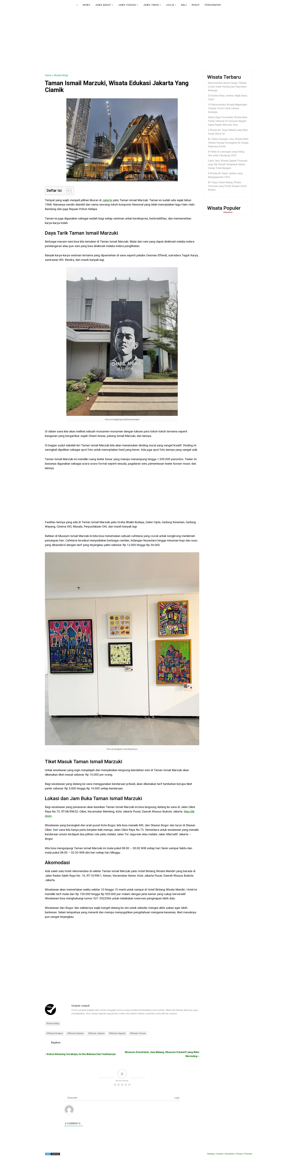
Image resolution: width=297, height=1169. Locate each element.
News (86, 5)
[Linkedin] (74, 1042)
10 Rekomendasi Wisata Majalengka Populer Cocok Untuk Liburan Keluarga (227, 108)
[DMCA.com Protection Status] (52, 1154)
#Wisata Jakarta (96, 1033)
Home (48, 75)
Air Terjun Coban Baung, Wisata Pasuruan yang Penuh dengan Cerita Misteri (227, 186)
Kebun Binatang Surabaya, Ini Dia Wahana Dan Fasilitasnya (81, 1054)
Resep (196, 5)
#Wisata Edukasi (75, 1033)
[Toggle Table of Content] (67, 190)
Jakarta (107, 200)
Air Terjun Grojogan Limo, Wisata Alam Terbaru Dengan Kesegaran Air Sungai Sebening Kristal (228, 143)
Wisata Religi (61, 75)
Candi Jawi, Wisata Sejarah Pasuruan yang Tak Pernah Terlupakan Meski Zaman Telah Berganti (227, 164)
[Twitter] (63, 1042)
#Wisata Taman (138, 1033)
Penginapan (213, 5)
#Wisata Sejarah (117, 1033)
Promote (248, 1154)
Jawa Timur (151, 5)
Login (177, 1098)
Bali (184, 5)
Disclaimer (229, 1154)
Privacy (239, 1154)
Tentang (210, 1154)
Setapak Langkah (80, 1005)
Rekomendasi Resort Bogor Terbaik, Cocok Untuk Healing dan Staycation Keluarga (227, 86)
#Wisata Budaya (54, 1033)
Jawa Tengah (127, 5)
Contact (219, 1154)
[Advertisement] (148, 48)
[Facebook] (67, 1042)
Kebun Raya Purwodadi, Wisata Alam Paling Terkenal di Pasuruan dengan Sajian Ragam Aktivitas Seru (227, 121)
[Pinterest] (71, 1042)
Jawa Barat (103, 5)
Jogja (170, 5)
